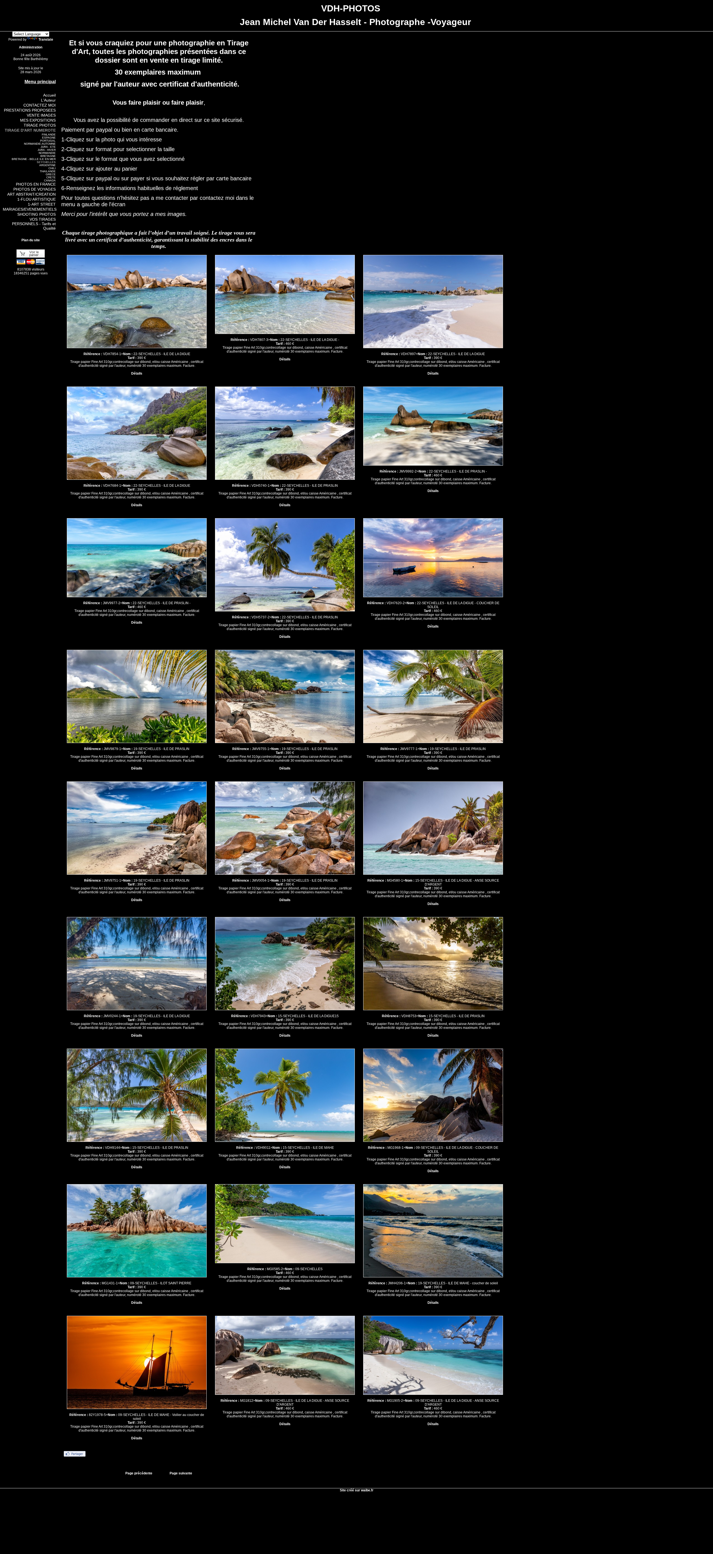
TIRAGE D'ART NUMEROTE (30, 130)
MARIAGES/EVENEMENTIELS (30, 209)
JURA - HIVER (47, 149)
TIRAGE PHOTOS (40, 125)
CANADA (50, 180)
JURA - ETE (48, 146)
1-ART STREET (42, 204)
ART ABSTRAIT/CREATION (31, 194)
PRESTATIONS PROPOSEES (30, 110)
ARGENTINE (47, 165)
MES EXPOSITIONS (38, 120)
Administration (30, 47)
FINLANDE (49, 134)
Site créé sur (356, 1490)
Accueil (49, 95)
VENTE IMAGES (41, 115)
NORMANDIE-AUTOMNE (40, 143)
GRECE (51, 174)
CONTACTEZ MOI (39, 105)
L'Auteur (48, 100)
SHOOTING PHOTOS (36, 214)
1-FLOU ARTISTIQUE (36, 199)
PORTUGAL (48, 140)
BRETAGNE (48, 156)
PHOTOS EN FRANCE (36, 184)
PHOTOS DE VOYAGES (34, 189)
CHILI (52, 168)
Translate (45, 39)
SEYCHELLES (46, 162)
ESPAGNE (49, 137)
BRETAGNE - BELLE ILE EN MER (34, 159)
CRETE (51, 177)
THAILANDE (48, 171)
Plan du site (30, 240)
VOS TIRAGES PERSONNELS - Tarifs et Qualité (34, 223)
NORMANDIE (47, 152)
